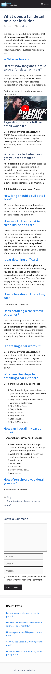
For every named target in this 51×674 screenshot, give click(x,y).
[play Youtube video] (25, 108)
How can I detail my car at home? (22, 430)
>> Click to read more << (16, 59)
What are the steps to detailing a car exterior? (21, 376)
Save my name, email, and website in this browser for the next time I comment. (26, 578)
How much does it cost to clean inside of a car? (22, 223)
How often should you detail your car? (24, 481)
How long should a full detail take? (24, 197)
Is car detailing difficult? (21, 259)
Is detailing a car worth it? (22, 346)
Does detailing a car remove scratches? (24, 312)
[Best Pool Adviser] (9, 4)
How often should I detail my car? (24, 296)
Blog (9, 497)
